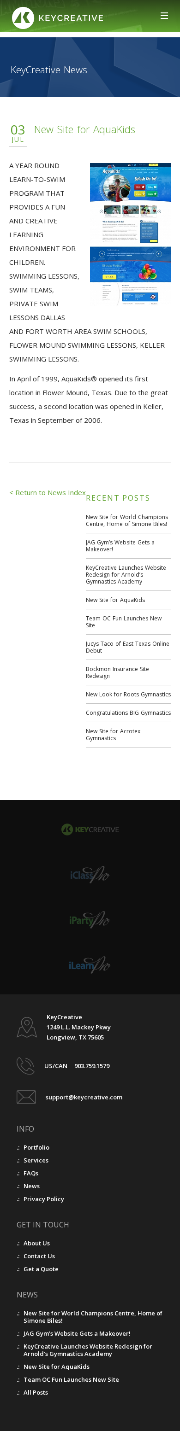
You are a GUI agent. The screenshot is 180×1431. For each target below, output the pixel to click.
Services (36, 1160)
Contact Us (39, 1256)
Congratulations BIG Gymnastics (128, 713)
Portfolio (36, 1147)
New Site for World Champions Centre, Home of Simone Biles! (127, 520)
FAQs (31, 1173)
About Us (37, 1243)
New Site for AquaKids (115, 600)
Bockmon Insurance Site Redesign (117, 672)
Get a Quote (41, 1269)
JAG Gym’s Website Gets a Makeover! (120, 545)
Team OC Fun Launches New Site (124, 621)
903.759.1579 (91, 1066)
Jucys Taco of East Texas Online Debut (127, 647)
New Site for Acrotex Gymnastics (113, 734)
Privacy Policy (44, 1199)
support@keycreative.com (84, 1097)
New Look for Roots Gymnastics (128, 694)
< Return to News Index (47, 492)
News (32, 1186)
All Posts (36, 1392)
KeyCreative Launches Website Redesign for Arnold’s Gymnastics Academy (126, 574)
